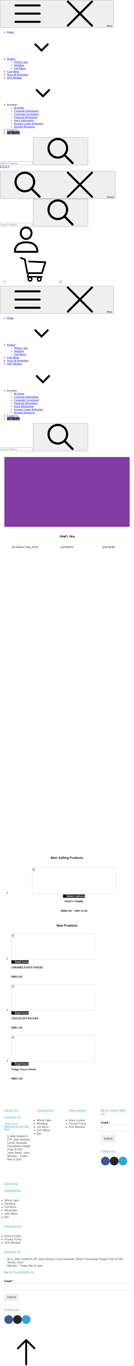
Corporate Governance (26, 114)
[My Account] (26, 251)
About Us (11, 1111)
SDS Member (14, 77)
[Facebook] (105, 1161)
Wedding (19, 65)
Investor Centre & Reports (28, 123)
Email (105, 1122)
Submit (108, 1138)
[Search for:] (16, 163)
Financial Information (26, 117)
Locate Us (12, 129)
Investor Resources (24, 126)
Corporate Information (26, 110)
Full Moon (20, 68)
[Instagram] (114, 1161)
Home (10, 32)
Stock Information (24, 120)
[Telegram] (122, 1161)
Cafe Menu (13, 71)
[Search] (60, 151)
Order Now (13, 132)
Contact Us (12, 1117)
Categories (45, 1111)
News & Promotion (17, 74)
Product (11, 58)
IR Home (19, 107)
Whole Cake (21, 62)
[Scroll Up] (26, 1364)
